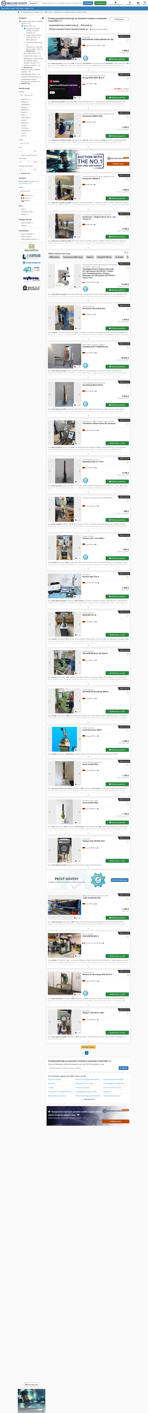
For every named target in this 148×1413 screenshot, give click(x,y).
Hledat (89, 3)
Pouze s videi (26, 237)
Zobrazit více (89, 1099)
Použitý (24, 214)
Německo (28, 195)
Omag (24, 125)
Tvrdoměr (119, 257)
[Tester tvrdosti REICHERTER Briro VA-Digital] (64, 662)
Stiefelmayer (26, 131)
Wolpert (25, 102)
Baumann (25, 110)
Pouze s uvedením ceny (29, 155)
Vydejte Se (107, 1092)
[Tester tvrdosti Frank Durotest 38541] (64, 739)
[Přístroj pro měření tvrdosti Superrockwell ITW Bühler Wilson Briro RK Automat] (64, 432)
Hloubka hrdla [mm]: (26, 166)
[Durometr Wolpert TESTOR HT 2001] (64, 1022)
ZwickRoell (25, 104)
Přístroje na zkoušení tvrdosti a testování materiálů (33, 31)
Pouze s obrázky (28, 234)
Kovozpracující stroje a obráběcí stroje (32, 22)
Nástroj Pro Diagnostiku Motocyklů (89, 1079)
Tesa (23, 133)
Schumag (25, 128)
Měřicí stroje (29, 26)
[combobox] (31, 191)
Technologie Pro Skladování (113, 1083)
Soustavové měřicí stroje (34, 43)
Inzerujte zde (32, 1385)
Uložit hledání (89, 1047)
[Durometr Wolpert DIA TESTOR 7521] (64, 850)
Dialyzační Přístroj (104, 257)
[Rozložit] (88, 69)
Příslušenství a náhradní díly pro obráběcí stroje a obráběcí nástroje (33, 61)
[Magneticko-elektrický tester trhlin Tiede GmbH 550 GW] (64, 907)
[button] (145, 3)
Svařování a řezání (32, 65)
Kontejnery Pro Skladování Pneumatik (62, 1092)
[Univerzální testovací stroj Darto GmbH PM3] (64, 773)
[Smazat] (77, 25)
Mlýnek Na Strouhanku (56, 1096)
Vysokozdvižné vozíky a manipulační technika (30, 80)
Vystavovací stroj (27, 212)
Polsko (27, 201)
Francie (27, 198)
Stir (32, 8)
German (51, 1083)
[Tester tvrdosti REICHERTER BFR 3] (64, 945)
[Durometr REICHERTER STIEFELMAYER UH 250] (64, 48)
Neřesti (27, 8)
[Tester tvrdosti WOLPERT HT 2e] (64, 624)
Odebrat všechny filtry (99, 29)
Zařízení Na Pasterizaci (111, 1096)
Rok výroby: (22, 158)
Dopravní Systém (54, 1079)
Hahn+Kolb (26, 118)
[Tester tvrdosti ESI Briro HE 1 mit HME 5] (64, 547)
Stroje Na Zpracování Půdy (113, 1079)
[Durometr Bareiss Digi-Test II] (64, 586)
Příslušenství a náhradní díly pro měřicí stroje (34, 48)
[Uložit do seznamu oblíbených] (127, 40)
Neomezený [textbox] (25, 191)
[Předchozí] (49, 48)
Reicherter (26, 99)
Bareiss (24, 107)
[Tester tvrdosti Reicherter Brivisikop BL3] (64, 317)
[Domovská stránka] (18, 12)
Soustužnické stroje (32, 56)
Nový (23, 209)
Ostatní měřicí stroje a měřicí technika (33, 36)
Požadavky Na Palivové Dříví (86, 1092)
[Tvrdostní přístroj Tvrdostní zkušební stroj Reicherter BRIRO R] (64, 187)
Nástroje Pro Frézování (84, 1083)
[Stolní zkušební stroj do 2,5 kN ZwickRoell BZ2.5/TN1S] (64, 394)
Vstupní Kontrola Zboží (112, 1087)
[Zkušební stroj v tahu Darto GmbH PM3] (64, 812)
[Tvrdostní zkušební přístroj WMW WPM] (64, 509)
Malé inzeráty (27, 223)
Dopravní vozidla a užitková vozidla (30, 71)
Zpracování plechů (32, 53)
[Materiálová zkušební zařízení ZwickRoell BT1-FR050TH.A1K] (64, 356)
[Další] (79, 48)
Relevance (119, 19)
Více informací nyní (119, 880)
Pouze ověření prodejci (30, 239)
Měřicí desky (31, 40)
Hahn (24, 115)
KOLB (24, 120)
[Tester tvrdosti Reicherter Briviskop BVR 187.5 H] (64, 983)
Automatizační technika (31, 77)
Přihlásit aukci (118, 164)
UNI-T (24, 136)
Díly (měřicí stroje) (8, 8)
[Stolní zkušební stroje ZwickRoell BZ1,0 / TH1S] (64, 471)
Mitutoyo (25, 123)
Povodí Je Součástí (83, 1087)
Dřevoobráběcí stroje (30, 74)
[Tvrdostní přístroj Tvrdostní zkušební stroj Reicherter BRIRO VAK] (64, 125)
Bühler (24, 112)
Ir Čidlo (51, 1087)
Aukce (24, 225)
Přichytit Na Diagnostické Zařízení (88, 1096)
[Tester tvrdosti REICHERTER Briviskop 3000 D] (64, 700)
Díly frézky (20, 8)
